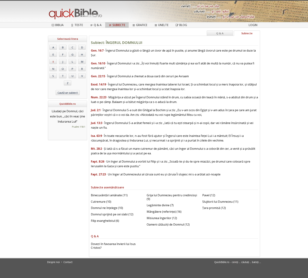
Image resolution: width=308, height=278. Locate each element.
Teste (79, 25)
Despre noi (53, 262)
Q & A (98, 25)
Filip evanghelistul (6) (105, 221)
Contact (68, 262)
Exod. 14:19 (98, 84)
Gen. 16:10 (98, 63)
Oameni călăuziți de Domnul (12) (168, 224)
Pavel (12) (208, 195)
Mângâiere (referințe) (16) (164, 212)
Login (253, 25)
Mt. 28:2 (96, 149)
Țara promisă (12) (214, 208)
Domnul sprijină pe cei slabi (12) (112, 214)
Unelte (163, 25)
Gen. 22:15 (98, 76)
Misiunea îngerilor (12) (162, 218)
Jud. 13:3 (96, 123)
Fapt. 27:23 (98, 174)
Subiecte (118, 25)
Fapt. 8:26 (97, 161)
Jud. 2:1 (96, 110)
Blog (183, 25)
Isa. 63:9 (96, 136)
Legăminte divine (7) (160, 205)
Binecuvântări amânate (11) (109, 195)
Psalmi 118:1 (78, 126)
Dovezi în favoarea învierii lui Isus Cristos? (113, 246)
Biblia (59, 25)
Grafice (141, 25)
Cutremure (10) (101, 202)
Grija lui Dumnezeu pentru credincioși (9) (172, 197)
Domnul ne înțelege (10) (107, 208)
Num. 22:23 (98, 97)
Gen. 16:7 (97, 50)
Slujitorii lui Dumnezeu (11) (220, 202)
